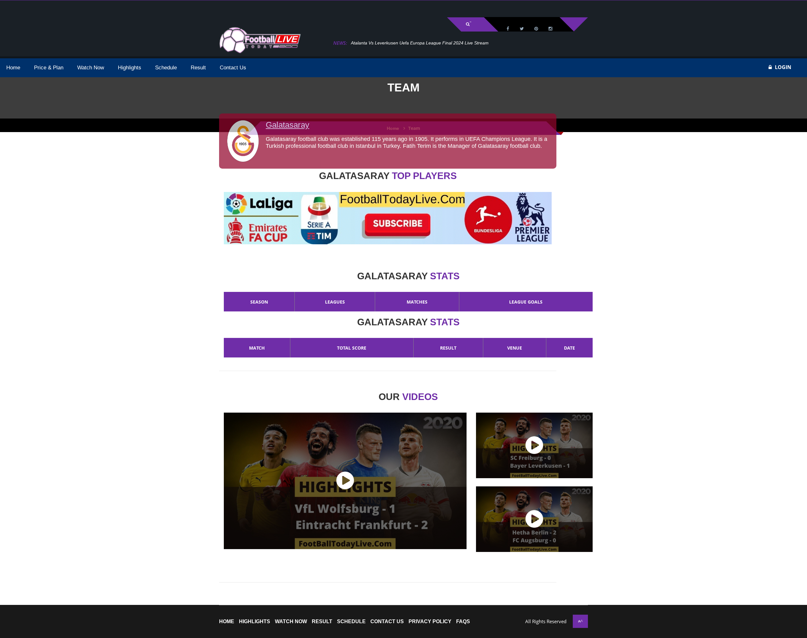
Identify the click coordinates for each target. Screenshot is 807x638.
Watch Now (291, 621)
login (783, 67)
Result (322, 621)
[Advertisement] (79, 8)
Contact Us (387, 621)
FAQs (463, 621)
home (226, 621)
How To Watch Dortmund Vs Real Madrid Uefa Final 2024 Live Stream (421, 43)
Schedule (351, 621)
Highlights (254, 621)
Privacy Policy (430, 621)
